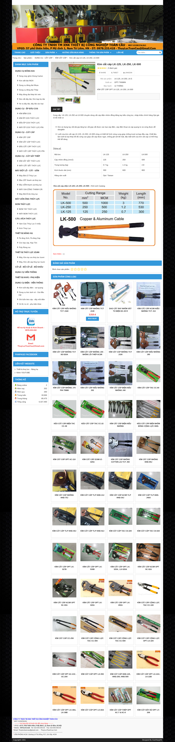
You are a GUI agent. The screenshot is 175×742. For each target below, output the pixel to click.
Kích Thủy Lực (25, 228)
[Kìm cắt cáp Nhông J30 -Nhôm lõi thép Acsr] (92, 337)
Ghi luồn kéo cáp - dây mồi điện (32, 299)
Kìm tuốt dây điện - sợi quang (31, 288)
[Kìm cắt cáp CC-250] (64, 624)
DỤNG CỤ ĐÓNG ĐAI (25, 71)
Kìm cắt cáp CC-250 (64, 638)
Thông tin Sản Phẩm (99, 52)
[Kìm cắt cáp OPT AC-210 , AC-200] (64, 659)
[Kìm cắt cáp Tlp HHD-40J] (64, 516)
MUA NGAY (92, 318)
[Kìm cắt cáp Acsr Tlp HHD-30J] (120, 481)
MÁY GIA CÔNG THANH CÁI (30, 189)
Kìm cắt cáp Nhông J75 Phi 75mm (64, 389)
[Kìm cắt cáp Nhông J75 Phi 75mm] (64, 373)
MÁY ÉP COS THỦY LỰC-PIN (31, 127)
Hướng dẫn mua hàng (73, 52)
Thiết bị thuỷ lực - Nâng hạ (27, 369)
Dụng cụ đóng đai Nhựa (28, 85)
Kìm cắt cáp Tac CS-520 (148, 531)
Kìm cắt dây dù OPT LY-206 (148, 711)
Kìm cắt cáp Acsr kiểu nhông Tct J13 (148, 309)
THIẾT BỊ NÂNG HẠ (24, 233)
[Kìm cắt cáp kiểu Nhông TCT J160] (64, 294)
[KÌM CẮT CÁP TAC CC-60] (148, 373)
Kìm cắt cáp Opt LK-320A (92, 604)
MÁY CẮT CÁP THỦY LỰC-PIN (31, 151)
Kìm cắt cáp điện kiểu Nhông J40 (120, 389)
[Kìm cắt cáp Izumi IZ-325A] (92, 445)
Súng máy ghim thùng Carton (31, 76)
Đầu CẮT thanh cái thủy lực (30, 180)
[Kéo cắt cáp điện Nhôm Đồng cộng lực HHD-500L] (148, 409)
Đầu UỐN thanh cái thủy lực (30, 185)
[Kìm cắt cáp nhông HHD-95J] (148, 445)
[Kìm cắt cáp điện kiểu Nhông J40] (120, 373)
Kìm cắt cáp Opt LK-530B (92, 568)
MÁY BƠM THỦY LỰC (28, 214)
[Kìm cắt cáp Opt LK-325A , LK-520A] (120, 552)
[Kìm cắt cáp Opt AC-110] (64, 445)
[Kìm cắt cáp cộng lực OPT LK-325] (148, 624)
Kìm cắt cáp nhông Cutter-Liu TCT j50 (120, 460)
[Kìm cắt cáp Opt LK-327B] (64, 552)
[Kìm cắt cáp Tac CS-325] (120, 516)
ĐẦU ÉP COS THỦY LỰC (29, 123)
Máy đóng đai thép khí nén (30, 94)
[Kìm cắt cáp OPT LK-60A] (92, 695)
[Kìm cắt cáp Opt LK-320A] (92, 588)
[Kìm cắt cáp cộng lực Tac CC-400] (92, 624)
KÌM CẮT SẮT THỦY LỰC (29, 161)
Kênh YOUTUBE (23, 373)
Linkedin (128, 73)
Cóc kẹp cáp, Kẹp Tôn (28, 243)
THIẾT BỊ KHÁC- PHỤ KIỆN (27, 277)
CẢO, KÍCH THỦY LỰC (25, 219)
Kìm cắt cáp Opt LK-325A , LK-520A (120, 568)
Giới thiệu (35, 52)
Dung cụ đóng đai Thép (28, 90)
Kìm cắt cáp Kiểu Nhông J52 (92, 389)
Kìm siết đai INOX (26, 81)
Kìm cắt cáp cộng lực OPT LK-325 (148, 639)
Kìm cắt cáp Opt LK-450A (120, 604)
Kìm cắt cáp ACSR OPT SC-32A (148, 568)
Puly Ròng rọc (24, 247)
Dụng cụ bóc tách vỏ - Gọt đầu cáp (31, 293)
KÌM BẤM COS (25, 113)
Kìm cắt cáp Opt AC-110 (64, 459)
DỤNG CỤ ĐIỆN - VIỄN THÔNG (29, 283)
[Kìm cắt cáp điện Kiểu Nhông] (120, 409)
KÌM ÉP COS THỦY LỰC (29, 118)
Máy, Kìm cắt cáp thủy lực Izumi (32, 262)
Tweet (115, 73)
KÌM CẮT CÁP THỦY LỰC (29, 142)
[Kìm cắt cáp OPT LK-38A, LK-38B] (64, 695)
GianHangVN (157, 740)
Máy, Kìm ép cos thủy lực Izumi (31, 257)
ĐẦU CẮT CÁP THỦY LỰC (30, 146)
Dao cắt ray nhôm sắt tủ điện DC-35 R (120, 309)
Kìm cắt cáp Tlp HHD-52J (92, 531)
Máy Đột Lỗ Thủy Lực (28, 176)
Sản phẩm (50, 52)
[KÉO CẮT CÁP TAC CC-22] (92, 409)
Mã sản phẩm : (106, 79)
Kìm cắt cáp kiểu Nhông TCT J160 (64, 309)
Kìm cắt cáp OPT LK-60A (92, 710)
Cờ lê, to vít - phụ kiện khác (30, 304)
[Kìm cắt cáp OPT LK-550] (92, 659)
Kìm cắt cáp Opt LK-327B (64, 568)
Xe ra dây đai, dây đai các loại (31, 104)
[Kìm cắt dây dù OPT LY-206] (148, 695)
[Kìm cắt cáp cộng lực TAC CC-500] (120, 624)
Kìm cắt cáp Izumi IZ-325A (92, 460)
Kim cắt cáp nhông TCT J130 (92, 309)
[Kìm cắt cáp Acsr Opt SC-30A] (64, 588)
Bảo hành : (108, 86)
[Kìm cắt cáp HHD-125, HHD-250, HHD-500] (120, 659)
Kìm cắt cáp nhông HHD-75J (64, 496)
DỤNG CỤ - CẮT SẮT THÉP (27, 156)
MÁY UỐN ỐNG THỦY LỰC (27, 199)
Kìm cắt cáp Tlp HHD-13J (92, 495)
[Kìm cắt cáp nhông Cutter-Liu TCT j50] (120, 445)
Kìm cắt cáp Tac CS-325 (120, 531)
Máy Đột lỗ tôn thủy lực (28, 194)
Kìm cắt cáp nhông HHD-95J (148, 460)
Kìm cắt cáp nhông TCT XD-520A (64, 353)
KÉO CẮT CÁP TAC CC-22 (92, 424)
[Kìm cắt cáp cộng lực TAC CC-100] (148, 588)
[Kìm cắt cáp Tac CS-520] (148, 516)
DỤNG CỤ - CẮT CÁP (25, 132)
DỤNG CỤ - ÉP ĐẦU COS (26, 108)
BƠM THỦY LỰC (22, 204)
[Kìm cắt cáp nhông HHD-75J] (64, 481)
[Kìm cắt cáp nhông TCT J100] (120, 337)
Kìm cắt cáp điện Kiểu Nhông (120, 425)
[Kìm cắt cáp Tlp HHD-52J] (92, 516)
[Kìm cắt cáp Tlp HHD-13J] (92, 481)
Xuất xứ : (109, 82)
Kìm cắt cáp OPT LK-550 (92, 674)
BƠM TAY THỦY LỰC (28, 209)
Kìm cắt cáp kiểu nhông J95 (148, 353)
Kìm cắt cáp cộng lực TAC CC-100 (148, 604)
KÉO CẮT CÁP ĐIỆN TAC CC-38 (64, 425)
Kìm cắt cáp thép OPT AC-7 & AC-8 (120, 711)
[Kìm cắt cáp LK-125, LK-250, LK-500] (73, 78)
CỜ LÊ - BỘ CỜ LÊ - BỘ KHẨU (29, 267)
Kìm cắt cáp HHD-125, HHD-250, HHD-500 (120, 675)
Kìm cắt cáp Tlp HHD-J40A (148, 496)
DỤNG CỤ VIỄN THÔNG (26, 272)
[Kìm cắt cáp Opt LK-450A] (120, 588)
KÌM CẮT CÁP (24, 137)
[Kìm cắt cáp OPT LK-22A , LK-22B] (148, 659)
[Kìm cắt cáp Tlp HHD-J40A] (148, 481)
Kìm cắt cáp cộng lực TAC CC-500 (120, 639)
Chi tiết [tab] (56, 109)
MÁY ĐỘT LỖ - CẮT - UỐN (27, 170)
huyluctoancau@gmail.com (28, 730)
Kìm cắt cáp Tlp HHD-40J (64, 531)
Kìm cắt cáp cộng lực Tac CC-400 (92, 639)
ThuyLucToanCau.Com (49, 730)
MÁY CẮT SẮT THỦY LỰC (30, 166)
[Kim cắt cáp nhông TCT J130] (92, 294)
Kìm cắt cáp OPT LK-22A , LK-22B (148, 675)
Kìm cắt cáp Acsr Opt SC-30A (64, 604)
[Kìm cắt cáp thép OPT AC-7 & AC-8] (120, 695)
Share (103, 73)
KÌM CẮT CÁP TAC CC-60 (148, 388)
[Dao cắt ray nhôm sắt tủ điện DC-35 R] (120, 294)
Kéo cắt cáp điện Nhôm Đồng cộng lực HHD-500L (148, 426)
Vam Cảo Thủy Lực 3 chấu (30, 224)
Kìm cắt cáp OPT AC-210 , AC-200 (64, 675)
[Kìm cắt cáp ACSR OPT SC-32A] (148, 552)
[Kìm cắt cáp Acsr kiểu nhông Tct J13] (148, 294)
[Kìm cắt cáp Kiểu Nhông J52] (92, 373)
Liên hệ (119, 52)
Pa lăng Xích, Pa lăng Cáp (29, 238)
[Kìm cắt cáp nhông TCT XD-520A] (64, 337)
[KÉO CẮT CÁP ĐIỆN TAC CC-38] (64, 409)
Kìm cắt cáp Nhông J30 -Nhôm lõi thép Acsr (92, 353)
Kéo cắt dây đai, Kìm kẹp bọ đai (32, 99)
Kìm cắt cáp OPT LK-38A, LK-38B (64, 711)
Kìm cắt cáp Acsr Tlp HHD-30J (120, 496)
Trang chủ (19, 52)
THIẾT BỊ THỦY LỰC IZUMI (27, 252)
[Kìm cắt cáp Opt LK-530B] (92, 552)
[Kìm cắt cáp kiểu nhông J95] (148, 337)
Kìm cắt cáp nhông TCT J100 (120, 353)
